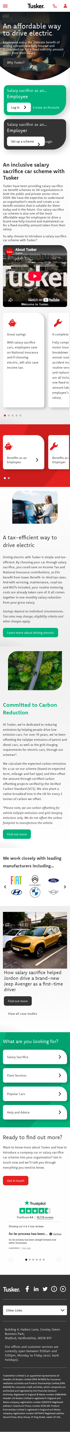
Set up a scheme (22, 141)
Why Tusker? (15, 62)
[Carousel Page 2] (9, 415)
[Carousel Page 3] (13, 415)
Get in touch (15, 1181)
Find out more (17, 834)
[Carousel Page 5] (20, 415)
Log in (15, 107)
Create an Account (46, 107)
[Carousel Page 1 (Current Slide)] (5, 415)
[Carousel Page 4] (17, 415)
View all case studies (22, 1014)
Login (48, 141)
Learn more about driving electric (30, 633)
